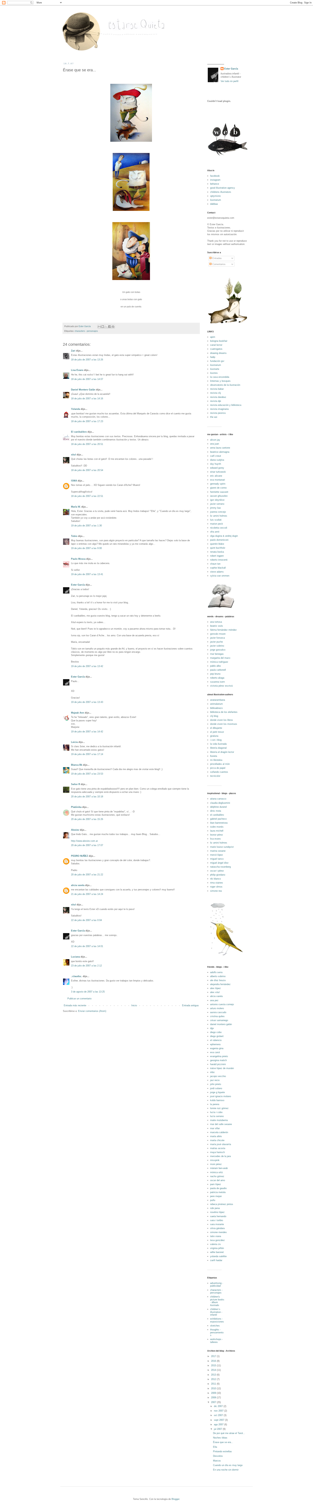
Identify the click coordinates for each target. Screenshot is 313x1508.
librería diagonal (218, 747)
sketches (215, 1325)
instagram (215, 179)
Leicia (74, 742)
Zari (73, 350)
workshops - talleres (216, 1340)
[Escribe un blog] (103, 326)
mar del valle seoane (221, 1124)
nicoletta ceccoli (218, 527)
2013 (214, 1374)
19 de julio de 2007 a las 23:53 (87, 773)
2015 (214, 1365)
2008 (214, 1397)
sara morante (217, 1224)
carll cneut (215, 456)
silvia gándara (217, 1228)
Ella (215, 1447)
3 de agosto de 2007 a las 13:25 (88, 991)
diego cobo (216, 1032)
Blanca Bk (76, 765)
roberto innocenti (219, 559)
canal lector (216, 345)
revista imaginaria (219, 409)
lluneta (213, 756)
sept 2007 (219, 1420)
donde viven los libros (221, 720)
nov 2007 (219, 1410)
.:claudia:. (76, 976)
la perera (214, 1104)
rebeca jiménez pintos (221, 1204)
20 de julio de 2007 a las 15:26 (87, 819)
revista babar (217, 389)
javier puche (216, 641)
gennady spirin (217, 483)
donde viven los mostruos (223, 724)
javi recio (215, 1080)
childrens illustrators (220, 192)
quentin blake (217, 543)
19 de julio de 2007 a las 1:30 (86, 525)
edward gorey (217, 467)
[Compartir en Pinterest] (113, 326)
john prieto (215, 1084)
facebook (215, 175)
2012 (214, 1379)
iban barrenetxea (219, 822)
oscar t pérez (217, 870)
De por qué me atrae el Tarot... (229, 1433)
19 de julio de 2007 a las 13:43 (87, 702)
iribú (212, 1072)
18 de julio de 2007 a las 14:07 (87, 379)
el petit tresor (217, 732)
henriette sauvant (219, 492)
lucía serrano (217, 1116)
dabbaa (214, 204)
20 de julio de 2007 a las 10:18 (87, 796)
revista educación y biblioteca (225, 405)
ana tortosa (216, 622)
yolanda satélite (218, 1256)
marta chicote (217, 1140)
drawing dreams (218, 353)
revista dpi (215, 401)
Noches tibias (220, 1437)
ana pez (214, 1000)
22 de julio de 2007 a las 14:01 (87, 946)
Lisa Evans (77, 370)
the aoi (213, 417)
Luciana (75, 956)
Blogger (175, 1499)
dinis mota (215, 810)
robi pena (215, 1208)
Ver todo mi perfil (229, 81)
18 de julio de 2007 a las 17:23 (87, 421)
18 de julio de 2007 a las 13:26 (87, 359)
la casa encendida (219, 377)
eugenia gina (216, 1048)
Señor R (75, 784)
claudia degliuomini (220, 803)
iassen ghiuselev (219, 496)
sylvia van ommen (219, 575)
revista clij (215, 393)
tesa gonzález (217, 1240)
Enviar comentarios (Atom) (92, 1011)
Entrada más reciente (75, 1005)
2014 (214, 1370)
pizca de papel (217, 768)
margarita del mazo (220, 658)
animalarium (216, 704)
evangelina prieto (219, 1056)
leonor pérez (216, 834)
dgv (212, 1028)
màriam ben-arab (219, 1168)
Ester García (78, 584)
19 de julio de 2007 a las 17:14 (87, 754)
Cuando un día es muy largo (228, 1465)
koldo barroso (217, 1100)
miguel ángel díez (219, 862)
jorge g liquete (217, 1092)
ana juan (214, 443)
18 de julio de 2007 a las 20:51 (87, 444)
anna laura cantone (220, 447)
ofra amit (214, 531)
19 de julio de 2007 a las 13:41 (87, 574)
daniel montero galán (221, 1024)
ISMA (74, 480)
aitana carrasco (218, 798)
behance (214, 183)
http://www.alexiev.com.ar (84, 841)
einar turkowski (218, 471)
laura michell (216, 830)
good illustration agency (222, 187)
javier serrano (217, 503)
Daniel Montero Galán (83, 389)
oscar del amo (217, 1180)
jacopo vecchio (218, 1076)
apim (212, 337)
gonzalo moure (218, 633)
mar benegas (217, 654)
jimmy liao (215, 507)
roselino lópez (217, 1212)
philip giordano (217, 874)
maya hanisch (217, 1152)
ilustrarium (215, 200)
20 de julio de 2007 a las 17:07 (87, 845)
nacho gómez (217, 1176)
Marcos (217, 1460)
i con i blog (216, 740)
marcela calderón (219, 1132)
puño (212, 1200)
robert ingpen (217, 555)
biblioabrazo (216, 708)
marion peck (216, 523)
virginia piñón (217, 1248)
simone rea (216, 890)
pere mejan (216, 1196)
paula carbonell (218, 669)
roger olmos (216, 886)
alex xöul (215, 992)
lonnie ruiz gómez (219, 1108)
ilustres (214, 373)
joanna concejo (218, 511)
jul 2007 (218, 1429)
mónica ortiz (216, 1172)
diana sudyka (217, 460)
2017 (214, 1356)
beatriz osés (216, 625)
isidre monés (217, 826)
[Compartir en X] (106, 326)
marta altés (216, 1136)
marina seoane (218, 850)
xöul (73, 454)
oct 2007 (219, 1415)
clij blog (214, 716)
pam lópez (215, 1184)
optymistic (215, 196)
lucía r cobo (216, 1112)
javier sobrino (217, 645)
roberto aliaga (217, 677)
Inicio (134, 1005)
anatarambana (217, 700)
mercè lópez (216, 854)
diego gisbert (217, 1036)
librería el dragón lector (222, 752)
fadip (212, 357)
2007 (214, 1402)
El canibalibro (79, 431)
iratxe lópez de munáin (222, 1068)
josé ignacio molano (220, 1096)
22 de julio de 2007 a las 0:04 (86, 920)
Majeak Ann (77, 712)
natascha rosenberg (220, 866)
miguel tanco (217, 858)
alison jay (215, 439)
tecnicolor (215, 776)
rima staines (216, 882)
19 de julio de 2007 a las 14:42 (87, 731)
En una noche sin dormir (226, 1469)
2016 (214, 1361)
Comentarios (219, 264)
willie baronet (217, 1252)
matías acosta (217, 1148)
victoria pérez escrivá (221, 685)
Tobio (74, 536)
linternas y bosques (220, 381)
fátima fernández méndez (223, 629)
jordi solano (216, 1088)
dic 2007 (219, 1406)
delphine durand (218, 806)
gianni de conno (218, 487)
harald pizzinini (218, 1064)
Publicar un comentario (79, 998)
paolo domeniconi (219, 540)
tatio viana (215, 1236)
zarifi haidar (216, 1260)
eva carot (215, 1052)
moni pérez (216, 1164)
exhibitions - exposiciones (217, 1320)
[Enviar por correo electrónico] (99, 326)
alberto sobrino (218, 976)
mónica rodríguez (219, 662)
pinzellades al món (220, 764)
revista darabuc (218, 397)
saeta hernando (218, 1216)
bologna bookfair (218, 341)
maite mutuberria (219, 1120)
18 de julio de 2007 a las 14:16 (87, 398)
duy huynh (215, 463)
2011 (214, 1383)
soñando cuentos (219, 772)
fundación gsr (217, 361)
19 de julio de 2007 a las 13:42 (87, 666)
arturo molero (217, 1008)
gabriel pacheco (218, 818)
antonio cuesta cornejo (222, 1004)
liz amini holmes (218, 515)
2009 (214, 1393)
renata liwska (217, 551)
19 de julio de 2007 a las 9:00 (86, 548)
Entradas (217, 258)
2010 (214, 1388)
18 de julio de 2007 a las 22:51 (87, 496)
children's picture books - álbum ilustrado (217, 1301)
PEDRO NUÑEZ (79, 856)
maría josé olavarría (220, 1144)
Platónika (76, 807)
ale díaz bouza (218, 980)
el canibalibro (217, 814)
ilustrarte (214, 369)
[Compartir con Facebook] (109, 326)
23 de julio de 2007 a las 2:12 (86, 965)
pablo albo (215, 665)
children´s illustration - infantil (216, 1312)
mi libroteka (216, 760)
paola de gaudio (218, 1188)
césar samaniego (219, 1020)
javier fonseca (217, 637)
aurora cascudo (218, 1012)
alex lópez (215, 988)
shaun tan (215, 563)
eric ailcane (216, 475)
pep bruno (215, 673)
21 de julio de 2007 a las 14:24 (87, 894)
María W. (76, 506)
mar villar (215, 1128)
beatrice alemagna (219, 452)
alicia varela (77, 885)
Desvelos (218, 1456)
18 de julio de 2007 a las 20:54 (87, 470)
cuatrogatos (216, 349)
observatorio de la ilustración (225, 385)
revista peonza (218, 413)
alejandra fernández (220, 984)
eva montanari (217, 479)
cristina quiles (217, 1016)
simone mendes (218, 1232)
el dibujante (216, 728)
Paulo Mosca (78, 559)
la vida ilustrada (218, 744)
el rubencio (216, 1040)
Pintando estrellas (222, 1451)
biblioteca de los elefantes (223, 712)
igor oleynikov (217, 500)
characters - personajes (86, 331)
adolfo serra (216, 972)
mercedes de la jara (220, 1156)
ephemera (215, 1044)
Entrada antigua (190, 1005)
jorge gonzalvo (217, 649)
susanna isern (217, 681)
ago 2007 (219, 1424)
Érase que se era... (223, 1442)
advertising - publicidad (216, 1284)
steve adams (217, 571)
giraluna (214, 736)
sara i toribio (216, 1220)
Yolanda (75, 409)
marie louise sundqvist (222, 847)
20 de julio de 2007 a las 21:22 (87, 874)
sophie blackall (218, 567)
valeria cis (215, 1244)
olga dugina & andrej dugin (224, 536)
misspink (215, 1160)
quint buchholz (217, 547)
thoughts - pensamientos (217, 1332)
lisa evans (215, 838)
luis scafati (216, 519)
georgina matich (218, 1060)
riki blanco (215, 878)
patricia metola (218, 1192)
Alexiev (75, 829)
